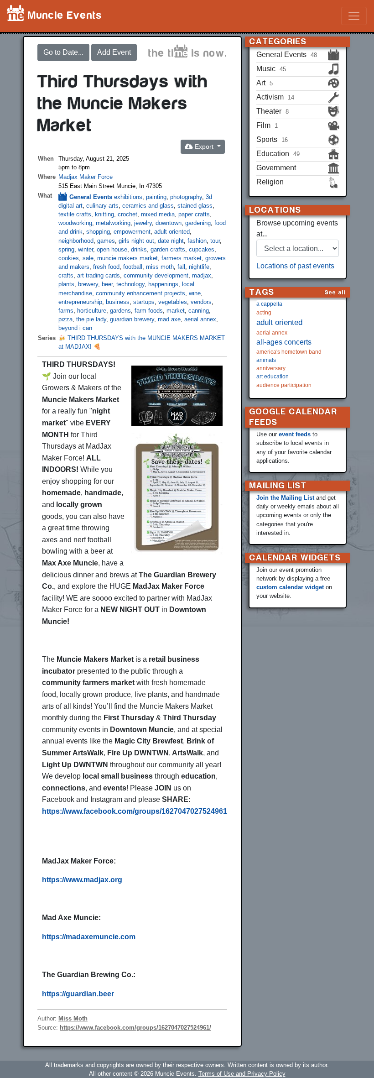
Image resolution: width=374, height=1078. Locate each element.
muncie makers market (127, 258)
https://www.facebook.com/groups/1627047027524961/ (135, 811)
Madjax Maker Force (85, 176)
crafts (65, 275)
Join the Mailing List (285, 497)
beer (107, 284)
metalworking (113, 223)
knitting (104, 214)
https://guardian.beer (78, 994)
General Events (90, 197)
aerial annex (200, 319)
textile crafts (74, 214)
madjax (201, 275)
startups (144, 301)
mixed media (158, 214)
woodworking (75, 223)
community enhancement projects (140, 293)
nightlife (199, 266)
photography (186, 197)
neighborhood (76, 240)
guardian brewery (132, 319)
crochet (127, 214)
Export (204, 146)
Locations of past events (295, 266)
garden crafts (168, 249)
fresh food (106, 266)
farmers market (181, 258)
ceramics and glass (148, 205)
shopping (98, 231)
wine (195, 293)
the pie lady (91, 319)
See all (335, 292)
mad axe (169, 319)
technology (130, 284)
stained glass (195, 205)
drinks (139, 249)
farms (65, 310)
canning (198, 310)
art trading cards (98, 275)
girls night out (136, 240)
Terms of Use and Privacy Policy (242, 1073)
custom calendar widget (290, 587)
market (175, 310)
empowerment (132, 231)
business (118, 301)
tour (215, 240)
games (106, 240)
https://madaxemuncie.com (88, 937)
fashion (197, 240)
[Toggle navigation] (354, 16)
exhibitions (128, 197)
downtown (169, 223)
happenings (163, 284)
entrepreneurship (80, 301)
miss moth (160, 266)
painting (156, 197)
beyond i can (75, 327)
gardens (120, 310)
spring (66, 249)
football (132, 266)
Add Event (114, 52)
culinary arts (102, 205)
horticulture (91, 310)
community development (156, 275)
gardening (198, 223)
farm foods (149, 310)
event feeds (295, 434)
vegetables (172, 301)
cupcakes (201, 249)
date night (171, 240)
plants (66, 284)
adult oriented (172, 231)
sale (88, 258)
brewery (88, 284)
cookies (68, 258)
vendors (201, 301)
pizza (65, 319)
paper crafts (194, 214)
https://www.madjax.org (82, 880)
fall (181, 266)
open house (112, 249)
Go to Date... (63, 52)
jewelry (143, 223)
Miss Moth (73, 1018)
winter (85, 249)
